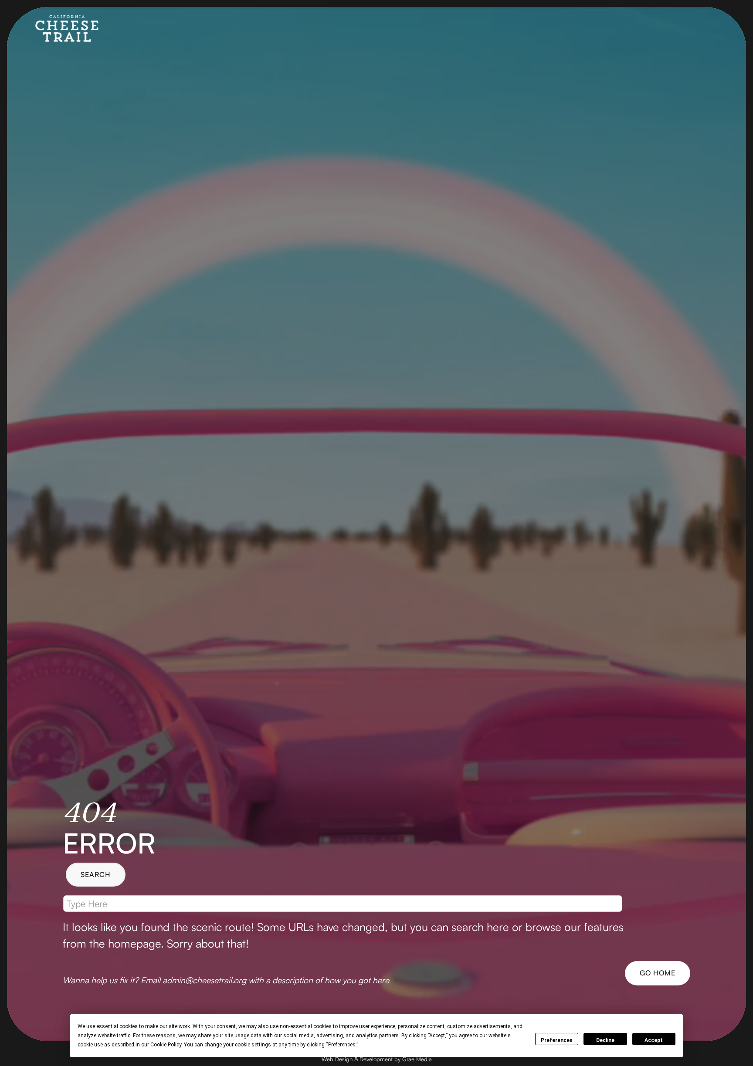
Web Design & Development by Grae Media (377, 1059)
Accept (653, 1040)
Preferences (557, 1040)
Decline (605, 1040)
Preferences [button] (342, 1045)
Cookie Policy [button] (165, 1045)
